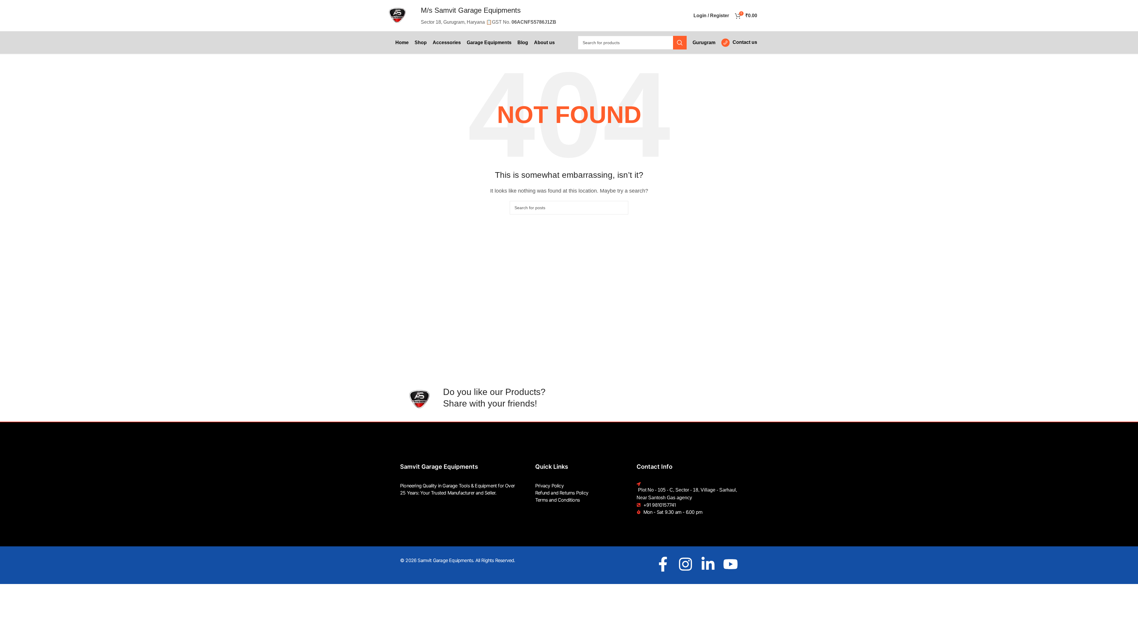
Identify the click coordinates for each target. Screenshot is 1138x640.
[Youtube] (730, 564)
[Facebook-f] (663, 564)
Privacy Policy (549, 486)
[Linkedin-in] (708, 564)
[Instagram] (685, 564)
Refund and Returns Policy (561, 493)
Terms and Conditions (557, 500)
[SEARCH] (680, 42)
